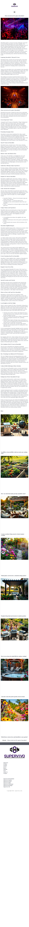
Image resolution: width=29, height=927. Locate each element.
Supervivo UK (6, 786)
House (4, 768)
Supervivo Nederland (8, 784)
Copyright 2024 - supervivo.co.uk (14, 790)
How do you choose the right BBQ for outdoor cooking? (14, 656)
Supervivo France (7, 781)
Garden (5, 765)
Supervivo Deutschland (8, 778)
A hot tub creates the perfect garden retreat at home (13, 696)
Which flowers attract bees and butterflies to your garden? (14, 737)
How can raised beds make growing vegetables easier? (13, 493)
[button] (14, 12)
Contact (5, 773)
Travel (4, 766)
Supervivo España (7, 780)
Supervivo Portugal (7, 785)
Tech (4, 770)
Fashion (5, 764)
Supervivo (5, 762)
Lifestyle (4, 740)
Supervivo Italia (7, 782)
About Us (5, 772)
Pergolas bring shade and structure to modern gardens (13, 616)
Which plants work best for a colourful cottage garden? (13, 575)
